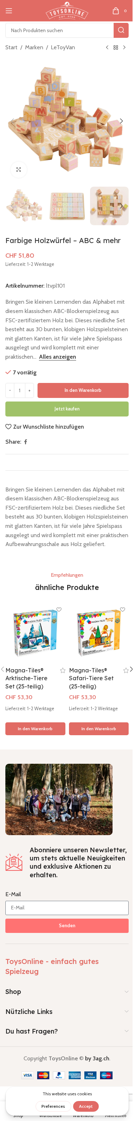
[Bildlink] (59, 799)
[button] (12, 121)
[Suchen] (121, 30)
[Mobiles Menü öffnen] (9, 11)
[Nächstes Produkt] (124, 48)
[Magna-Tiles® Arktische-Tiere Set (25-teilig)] (35, 633)
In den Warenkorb (83, 390)
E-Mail (13, 894)
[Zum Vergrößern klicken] (19, 170)
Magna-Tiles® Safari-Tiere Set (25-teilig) (91, 678)
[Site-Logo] (67, 10)
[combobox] (67, 30)
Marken (34, 47)
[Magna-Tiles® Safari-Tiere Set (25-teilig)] (99, 633)
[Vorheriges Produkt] (107, 48)
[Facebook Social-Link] (25, 442)
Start (11, 47)
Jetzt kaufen (67, 408)
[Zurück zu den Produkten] (115, 48)
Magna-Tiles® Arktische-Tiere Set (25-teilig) (26, 678)
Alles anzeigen (57, 356)
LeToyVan (63, 47)
